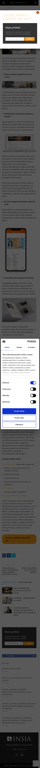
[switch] (33, 389)
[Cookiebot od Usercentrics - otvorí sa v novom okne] (27, 341)
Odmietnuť (19, 424)
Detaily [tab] (19, 347)
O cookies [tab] (31, 347)
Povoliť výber (19, 418)
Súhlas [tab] (7, 347)
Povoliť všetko (19, 411)
